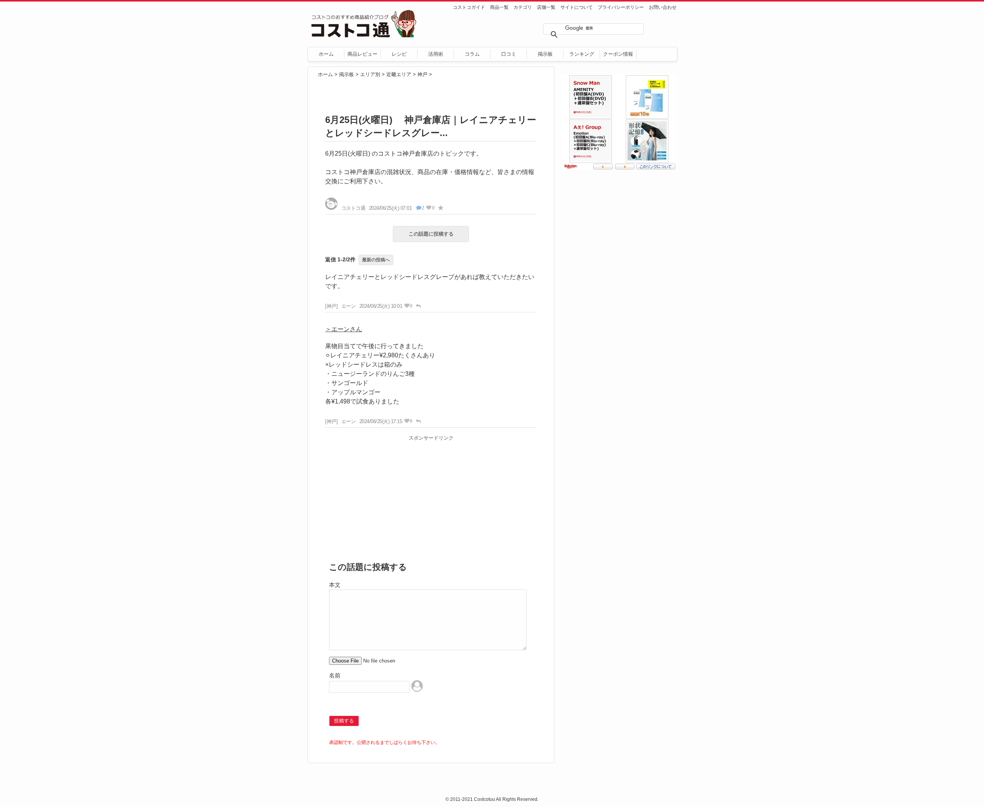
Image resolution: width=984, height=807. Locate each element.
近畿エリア (398, 74)
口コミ (508, 54)
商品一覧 (499, 7)
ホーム (326, 54)
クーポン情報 (618, 54)
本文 (335, 584)
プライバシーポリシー (621, 7)
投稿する (344, 721)
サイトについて (576, 7)
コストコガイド (469, 7)
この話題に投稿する (431, 234)
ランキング (581, 54)
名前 (335, 675)
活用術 (435, 54)
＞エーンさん (343, 329)
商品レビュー (362, 54)
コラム (472, 54)
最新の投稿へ (376, 259)
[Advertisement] (430, 497)
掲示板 (545, 54)
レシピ (399, 54)
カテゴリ (523, 7)
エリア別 (370, 74)
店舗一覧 (546, 7)
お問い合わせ (662, 7)
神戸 (422, 74)
